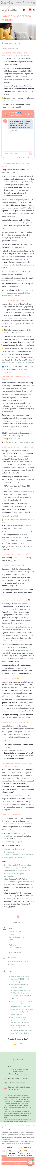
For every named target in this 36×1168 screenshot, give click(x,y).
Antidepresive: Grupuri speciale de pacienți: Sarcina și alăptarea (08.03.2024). (17, 873)
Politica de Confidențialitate (26, 1125)
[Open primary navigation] (33, 9)
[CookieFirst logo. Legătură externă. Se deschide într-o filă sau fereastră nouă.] (2, 1128)
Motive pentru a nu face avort (15, 858)
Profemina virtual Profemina (17, 1083)
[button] (5, 1125)
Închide (34, 3)
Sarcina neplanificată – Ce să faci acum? (19, 855)
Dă (30, 9)
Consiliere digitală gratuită (14, 842)
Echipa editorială (16, 953)
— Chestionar (17, 528)
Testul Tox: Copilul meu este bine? (21, 442)
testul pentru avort (11, 489)
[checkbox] (4, 1148)
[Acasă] (9, 9)
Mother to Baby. (14, 439)
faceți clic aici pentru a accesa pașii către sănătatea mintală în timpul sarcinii (17, 293)
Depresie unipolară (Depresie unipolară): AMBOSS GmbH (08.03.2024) (20, 979)
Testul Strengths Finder (10, 101)
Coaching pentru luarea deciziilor (18, 492)
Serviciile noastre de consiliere (18, 1079)
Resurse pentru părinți (12, 852)
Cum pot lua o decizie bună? (14, 849)
